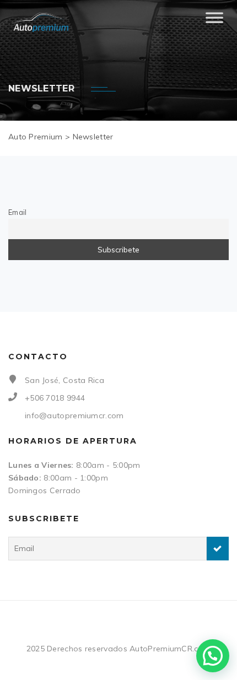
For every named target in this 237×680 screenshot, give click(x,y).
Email (17, 212)
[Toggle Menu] (214, 22)
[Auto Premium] (41, 22)
